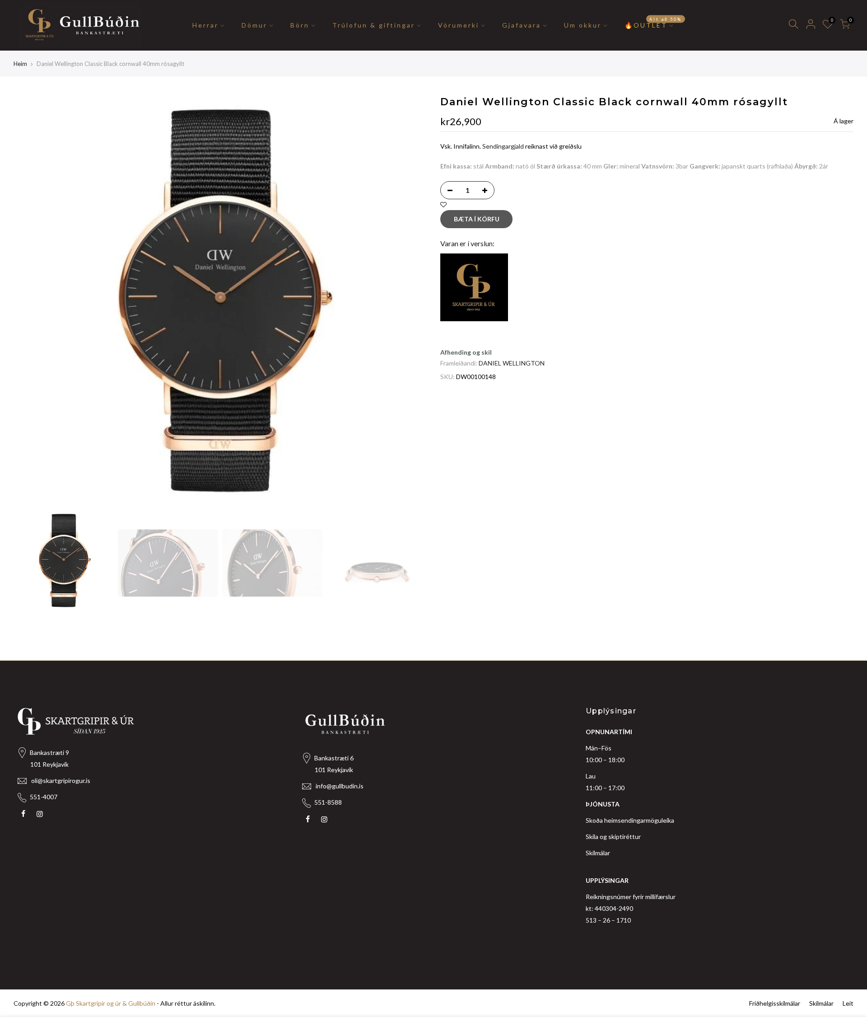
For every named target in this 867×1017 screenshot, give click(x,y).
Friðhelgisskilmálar (774, 1003)
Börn (299, 25)
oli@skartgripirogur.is (60, 780)
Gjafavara (521, 25)
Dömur (254, 25)
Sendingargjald (503, 146)
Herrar (205, 25)
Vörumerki (458, 25)
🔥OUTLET (653, 23)
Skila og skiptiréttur (613, 836)
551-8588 (328, 802)
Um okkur (582, 25)
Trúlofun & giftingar (373, 25)
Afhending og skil (466, 352)
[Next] (411, 301)
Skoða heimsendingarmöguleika (630, 820)
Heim (20, 63)
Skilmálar (598, 853)
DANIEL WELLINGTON (512, 363)
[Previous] (29, 301)
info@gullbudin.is (340, 786)
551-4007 (43, 797)
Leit (848, 1003)
